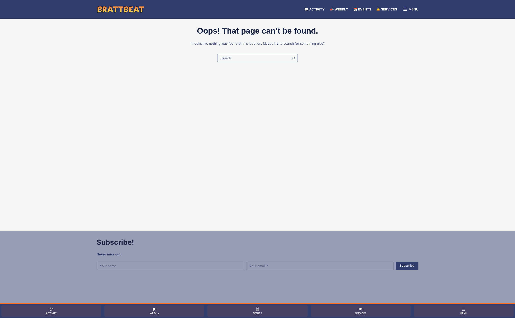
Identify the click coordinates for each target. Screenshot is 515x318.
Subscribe (407, 265)
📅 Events (362, 9)
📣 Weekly (339, 9)
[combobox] (253, 58)
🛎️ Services (386, 9)
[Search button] (294, 58)
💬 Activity (314, 9)
